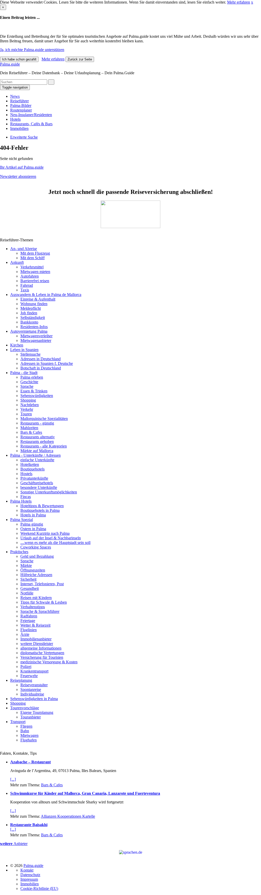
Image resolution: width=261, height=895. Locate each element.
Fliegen (26, 726)
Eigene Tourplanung (36, 712)
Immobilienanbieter (35, 639)
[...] (13, 779)
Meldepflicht (30, 308)
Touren (26, 414)
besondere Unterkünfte (38, 487)
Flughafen (28, 740)
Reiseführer (19, 101)
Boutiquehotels (32, 469)
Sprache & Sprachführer (39, 611)
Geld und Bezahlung (37, 556)
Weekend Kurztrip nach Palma (45, 533)
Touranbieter (30, 717)
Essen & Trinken (33, 391)
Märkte (26, 565)
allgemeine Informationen (40, 648)
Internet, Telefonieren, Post (42, 584)
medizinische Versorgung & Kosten (48, 662)
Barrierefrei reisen (34, 281)
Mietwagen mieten (35, 271)
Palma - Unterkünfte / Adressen (35, 455)
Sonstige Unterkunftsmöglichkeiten (48, 492)
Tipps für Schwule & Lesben (43, 602)
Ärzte (24, 634)
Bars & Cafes (31, 432)
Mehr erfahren (238, 2)
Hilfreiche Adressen (36, 575)
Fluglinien (28, 630)
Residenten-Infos (34, 327)
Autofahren (29, 276)
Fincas (25, 496)
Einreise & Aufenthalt (37, 299)
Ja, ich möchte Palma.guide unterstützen (32, 49)
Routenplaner (21, 110)
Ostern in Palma (33, 529)
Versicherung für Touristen (41, 657)
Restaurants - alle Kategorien (43, 446)
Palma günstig (31, 524)
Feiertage (27, 620)
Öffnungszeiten (32, 570)
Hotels (15, 119)
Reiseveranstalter (34, 685)
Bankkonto (29, 322)
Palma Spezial (21, 519)
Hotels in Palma (33, 515)
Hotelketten (29, 464)
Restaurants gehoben (37, 441)
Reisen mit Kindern (36, 597)
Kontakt (26, 870)
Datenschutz (30, 875)
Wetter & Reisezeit (35, 625)
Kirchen (16, 345)
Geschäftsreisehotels (36, 483)
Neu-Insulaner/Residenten (31, 115)
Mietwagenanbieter (35, 340)
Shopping (28, 400)
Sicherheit (28, 579)
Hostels (26, 473)
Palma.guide (10, 64)
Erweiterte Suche (24, 137)
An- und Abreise (23, 248)
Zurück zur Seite (80, 59)
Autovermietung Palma (28, 331)
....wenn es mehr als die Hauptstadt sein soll (55, 542)
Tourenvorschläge (24, 708)
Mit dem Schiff (32, 258)
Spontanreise (30, 689)
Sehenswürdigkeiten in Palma (34, 699)
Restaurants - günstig (37, 423)
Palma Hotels (21, 501)
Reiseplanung (21, 680)
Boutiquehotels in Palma (40, 510)
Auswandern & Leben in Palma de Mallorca (45, 294)
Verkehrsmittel (32, 267)
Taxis (24, 290)
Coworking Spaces (35, 547)
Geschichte (29, 382)
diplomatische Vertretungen (42, 653)
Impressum (29, 879)
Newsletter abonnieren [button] (18, 176)
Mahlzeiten (29, 428)
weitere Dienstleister (36, 643)
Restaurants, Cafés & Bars (31, 124)
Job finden (28, 313)
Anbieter (14, 843)
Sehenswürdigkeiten (36, 395)
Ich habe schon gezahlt (19, 59)
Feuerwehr (29, 676)
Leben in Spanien (24, 349)
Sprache (26, 386)
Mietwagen (29, 735)
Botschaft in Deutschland (40, 368)
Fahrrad (26, 285)
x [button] (252, 2)
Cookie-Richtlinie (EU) (39, 888)
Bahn (24, 731)
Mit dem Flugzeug (35, 253)
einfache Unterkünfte (37, 460)
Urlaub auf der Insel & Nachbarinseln (50, 538)
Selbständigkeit (32, 317)
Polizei (25, 666)
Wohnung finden (33, 304)
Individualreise (32, 694)
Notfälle (26, 593)
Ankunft (17, 262)
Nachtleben (29, 405)
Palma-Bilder (20, 105)
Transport (17, 721)
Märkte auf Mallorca (36, 451)
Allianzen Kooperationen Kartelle (68, 816)
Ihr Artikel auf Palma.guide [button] (22, 167)
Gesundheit (29, 588)
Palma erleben (31, 377)
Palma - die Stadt (23, 372)
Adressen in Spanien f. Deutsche (46, 363)
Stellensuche (30, 354)
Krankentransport (34, 671)
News (15, 96)
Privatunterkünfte (34, 478)
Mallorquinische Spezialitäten (44, 418)
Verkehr (26, 409)
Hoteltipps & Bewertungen (42, 506)
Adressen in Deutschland (40, 359)
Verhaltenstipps (32, 607)
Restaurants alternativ (37, 437)
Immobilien (19, 128)
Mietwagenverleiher (36, 336)
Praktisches (19, 552)
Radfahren (28, 616)
